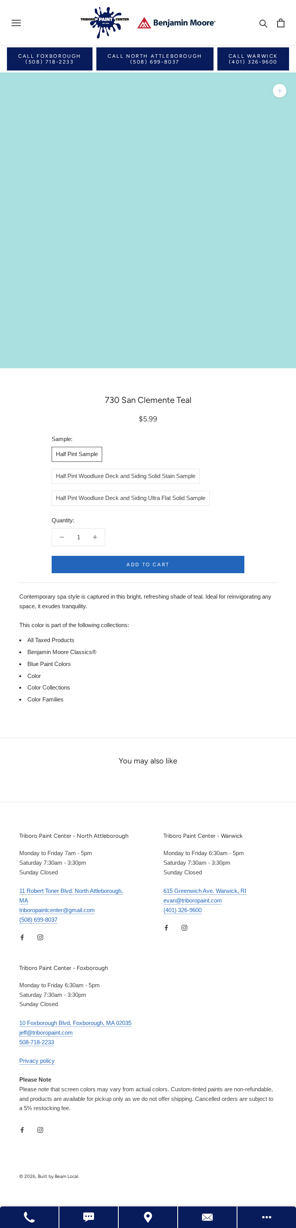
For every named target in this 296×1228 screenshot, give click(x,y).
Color (34, 676)
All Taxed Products (50, 640)
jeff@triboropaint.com (46, 1032)
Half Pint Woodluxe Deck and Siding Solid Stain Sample (125, 476)
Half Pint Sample (77, 454)
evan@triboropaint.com (192, 900)
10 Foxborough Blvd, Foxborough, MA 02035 (75, 1023)
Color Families (45, 699)
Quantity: (63, 520)
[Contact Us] (207, 1217)
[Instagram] (40, 937)
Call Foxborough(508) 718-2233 (49, 59)
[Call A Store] (29, 1217)
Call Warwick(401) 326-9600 (253, 59)
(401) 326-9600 (182, 910)
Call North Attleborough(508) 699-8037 (155, 59)
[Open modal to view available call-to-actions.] (266, 1217)
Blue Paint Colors (49, 664)
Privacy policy (37, 1060)
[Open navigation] (16, 22)
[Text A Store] (89, 1217)
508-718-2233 (36, 1042)
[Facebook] (22, 937)
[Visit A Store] (148, 1217)
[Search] (263, 23)
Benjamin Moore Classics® (61, 652)
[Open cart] (280, 22)
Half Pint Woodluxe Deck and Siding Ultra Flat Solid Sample (130, 498)
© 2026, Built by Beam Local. (49, 1176)
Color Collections (48, 687)
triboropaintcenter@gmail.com (57, 910)
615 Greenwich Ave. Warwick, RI (204, 890)
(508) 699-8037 (38, 919)
